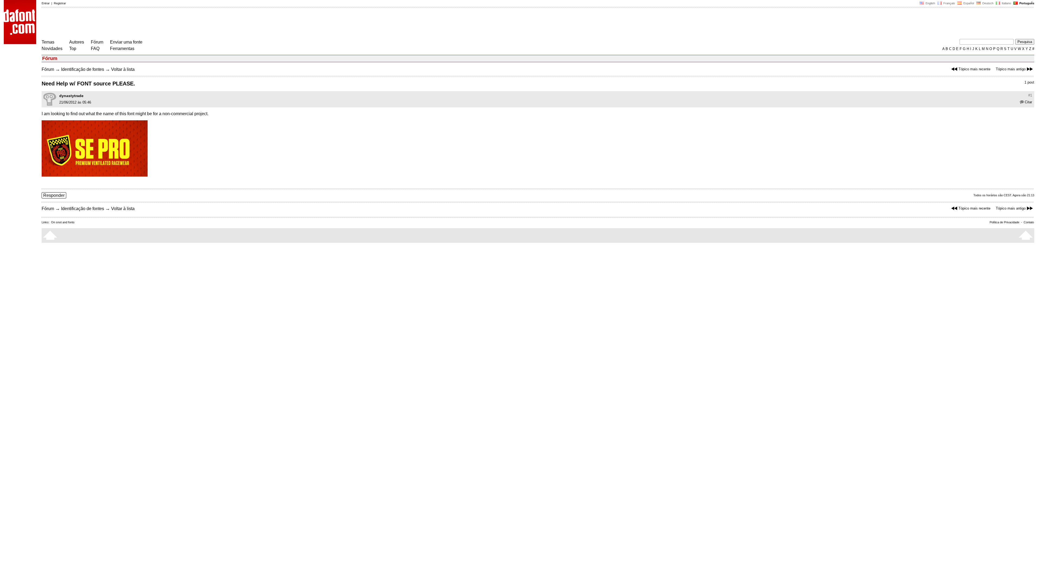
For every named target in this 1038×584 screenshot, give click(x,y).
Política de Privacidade (1004, 222)
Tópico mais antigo (1011, 69)
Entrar (46, 3)
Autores (76, 42)
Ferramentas (122, 48)
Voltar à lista (123, 69)
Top (72, 48)
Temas (48, 42)
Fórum (97, 42)
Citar (1028, 102)
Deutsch (987, 3)
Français (949, 3)
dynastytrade (71, 96)
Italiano (1006, 3)
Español (968, 3)
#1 (1030, 95)
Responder (54, 195)
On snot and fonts (63, 222)
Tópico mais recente (974, 69)
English (930, 3)
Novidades (52, 48)
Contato (1029, 222)
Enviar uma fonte (126, 42)
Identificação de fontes (82, 69)
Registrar (60, 3)
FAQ (95, 48)
